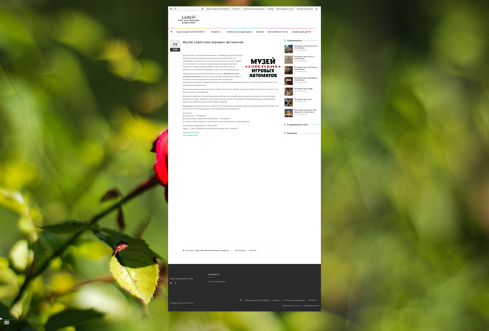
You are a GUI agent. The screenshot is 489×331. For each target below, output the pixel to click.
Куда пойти (199, 250)
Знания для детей (305, 9)
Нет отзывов (240, 250)
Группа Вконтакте (190, 135)
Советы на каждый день (253, 9)
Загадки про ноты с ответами (304, 58)
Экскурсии (224, 250)
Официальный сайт (191, 132)
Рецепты (236, 9)
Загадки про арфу (303, 89)
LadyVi (188, 17)
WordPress (189, 303)
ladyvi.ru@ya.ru (219, 281)
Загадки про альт (303, 99)
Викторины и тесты (285, 9)
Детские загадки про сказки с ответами (305, 111)
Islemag (173, 303)
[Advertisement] (232, 220)
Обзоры (270, 9)
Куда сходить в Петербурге (218, 9)
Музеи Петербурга (212, 250)
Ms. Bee (253, 250)
